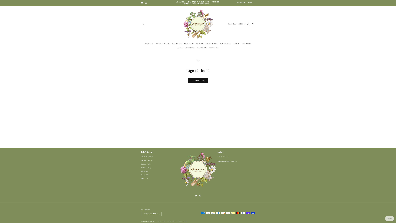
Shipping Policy (146, 160)
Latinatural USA (150, 221)
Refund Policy (146, 167)
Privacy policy (171, 221)
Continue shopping (198, 80)
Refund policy (161, 221)
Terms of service (182, 221)
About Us (144, 178)
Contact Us (145, 175)
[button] (143, 24)
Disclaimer (145, 171)
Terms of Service (147, 157)
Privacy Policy (146, 164)
